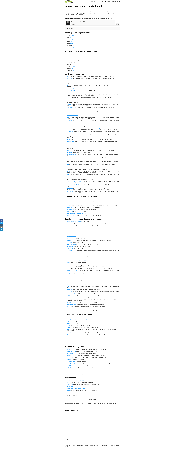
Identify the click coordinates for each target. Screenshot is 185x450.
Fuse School (69, 117)
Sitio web (76, 58)
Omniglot (69, 144)
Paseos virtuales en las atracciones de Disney (76, 388)
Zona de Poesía (70, 191)
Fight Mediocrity (70, 355)
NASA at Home (70, 291)
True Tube (69, 174)
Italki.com (69, 126)
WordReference (70, 343)
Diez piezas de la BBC (71, 100)
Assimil (68, 76)
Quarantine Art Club (71, 253)
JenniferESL (69, 359)
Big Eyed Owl (69, 82)
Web (79, 55)
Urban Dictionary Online (72, 338)
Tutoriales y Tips (115, 1)
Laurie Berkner (70, 242)
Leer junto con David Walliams (73, 134)
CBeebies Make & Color (71, 90)
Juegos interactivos (71, 284)
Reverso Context (70, 332)
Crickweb (69, 97)
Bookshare (69, 273)
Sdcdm (68, 299)
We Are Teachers (70, 215)
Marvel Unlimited (70, 386)
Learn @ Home (70, 289)
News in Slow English (71, 361)
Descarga (117, 23)
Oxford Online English (71, 363)
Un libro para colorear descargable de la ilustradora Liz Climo (79, 260)
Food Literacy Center (71, 282)
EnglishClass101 (70, 113)
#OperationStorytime (71, 198)
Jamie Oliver (69, 128)
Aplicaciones (93, 1)
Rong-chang (69, 152)
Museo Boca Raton (71, 246)
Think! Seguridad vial (71, 167)
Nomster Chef (70, 384)
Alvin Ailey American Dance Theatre (74, 221)
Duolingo (68, 323)
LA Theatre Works (70, 240)
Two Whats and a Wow (71, 310)
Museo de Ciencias (70, 141)
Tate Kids (69, 159)
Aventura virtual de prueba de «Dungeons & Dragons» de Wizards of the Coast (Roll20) (84, 380)
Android (72, 35)
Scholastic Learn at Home (72, 293)
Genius (68, 203)
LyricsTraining (70, 207)
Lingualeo (73, 336)
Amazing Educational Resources (73, 270)
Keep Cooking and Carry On (100, 128)
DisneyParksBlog (70, 227)
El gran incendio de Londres (72, 115)
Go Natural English (70, 357)
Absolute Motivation (71, 349)
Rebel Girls (69, 256)
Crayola (68, 94)
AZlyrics (72, 203)
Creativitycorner (70, 225)
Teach (68, 164)
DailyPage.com (70, 321)
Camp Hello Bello (70, 223)
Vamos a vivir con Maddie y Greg (73, 184)
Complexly (69, 275)
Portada (66, 8)
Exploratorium (70, 280)
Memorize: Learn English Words (78, 21)
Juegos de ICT (70, 131)
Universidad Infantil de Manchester (74, 181)
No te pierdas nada (92, 399)
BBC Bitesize (69, 78)
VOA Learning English (71, 374)
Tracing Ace (69, 171)
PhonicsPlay (69, 146)
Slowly (68, 334)
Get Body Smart (70, 120)
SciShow (68, 369)
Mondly (68, 336)
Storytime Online (70, 209)
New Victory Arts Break (72, 250)
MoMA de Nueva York (71, 244)
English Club (69, 111)
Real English (69, 367)
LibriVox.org (69, 205)
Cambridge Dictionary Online (73, 319)
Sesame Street (70, 302)
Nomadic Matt (70, 248)
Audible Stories (70, 201)
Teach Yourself (70, 211)
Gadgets (108, 1)
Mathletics (69, 139)
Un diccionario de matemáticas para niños (75, 178)
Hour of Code (69, 231)
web (78, 53)
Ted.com (68, 371)
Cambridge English (71, 88)
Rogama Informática (78, 439)
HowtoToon (69, 234)
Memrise (68, 329)
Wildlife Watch (70, 188)
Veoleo (68, 262)
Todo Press (69, 258)
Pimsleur (68, 150)
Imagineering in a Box (71, 236)
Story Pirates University (71, 304)
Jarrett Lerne (69, 238)
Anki (68, 316)
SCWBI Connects (70, 295)
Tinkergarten (69, 308)
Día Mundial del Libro (71, 107)
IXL (67, 123)
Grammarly (69, 325)
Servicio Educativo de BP (72, 154)
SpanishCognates (70, 157)
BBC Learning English (71, 351)
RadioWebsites (70, 365)
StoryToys (69, 382)
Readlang (69, 390)
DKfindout (69, 104)
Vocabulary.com (70, 340)
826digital (69, 268)
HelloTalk (69, 327)
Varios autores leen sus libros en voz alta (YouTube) (77, 213)
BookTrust (69, 85)
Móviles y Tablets (101, 1)
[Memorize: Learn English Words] (68, 22)
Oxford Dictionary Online (85, 319)
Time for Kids (69, 306)
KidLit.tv (68, 286)
